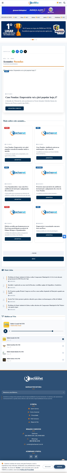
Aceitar (59, 466)
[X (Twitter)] (25, 51)
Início (4, 58)
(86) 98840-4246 (29, 435)
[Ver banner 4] (36, 39)
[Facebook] (17, 51)
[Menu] (2, 3)
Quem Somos (35, 408)
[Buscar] (64, 3)
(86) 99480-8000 (39, 435)
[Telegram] (21, 51)
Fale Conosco (35, 419)
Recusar (48, 466)
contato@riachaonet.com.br (35, 444)
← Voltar (33, 253)
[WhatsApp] (13, 51)
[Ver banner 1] (30, 39)
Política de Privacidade (27, 469)
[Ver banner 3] (34, 39)
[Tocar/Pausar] (5, 331)
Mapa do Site (35, 422)
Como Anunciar (34, 412)
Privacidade (34, 415)
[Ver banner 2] (33, 39)
